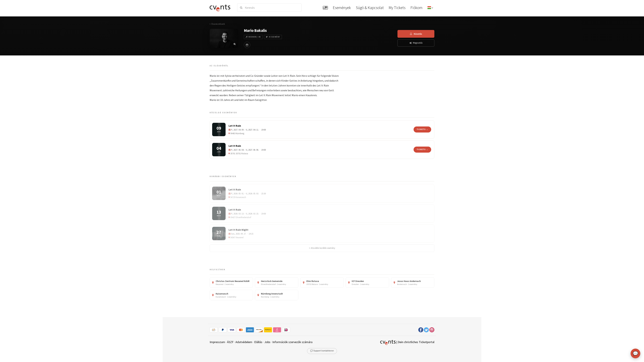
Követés (418, 33)
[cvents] (221, 7)
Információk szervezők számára (292, 342)
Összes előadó (218, 24)
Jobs (267, 342)
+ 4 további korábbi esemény (322, 248)
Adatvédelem (243, 342)
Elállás (258, 342)
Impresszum (217, 342)
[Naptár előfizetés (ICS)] (247, 45)
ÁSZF (230, 342)
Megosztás (417, 42)
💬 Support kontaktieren (322, 351)
